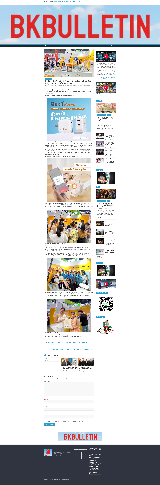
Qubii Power (75, 85)
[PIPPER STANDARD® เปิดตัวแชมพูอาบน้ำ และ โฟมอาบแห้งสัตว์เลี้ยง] (106, 103)
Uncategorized (48, 78)
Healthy (76, 45)
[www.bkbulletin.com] (45, 46)
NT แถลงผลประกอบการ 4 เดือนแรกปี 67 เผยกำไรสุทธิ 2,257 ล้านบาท (85, 369)
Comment (47, 381)
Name (46, 399)
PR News (97, 45)
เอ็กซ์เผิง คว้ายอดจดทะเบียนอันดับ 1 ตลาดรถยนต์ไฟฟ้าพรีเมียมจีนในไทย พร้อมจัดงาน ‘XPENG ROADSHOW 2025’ (68, 343)
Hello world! (48, 359)
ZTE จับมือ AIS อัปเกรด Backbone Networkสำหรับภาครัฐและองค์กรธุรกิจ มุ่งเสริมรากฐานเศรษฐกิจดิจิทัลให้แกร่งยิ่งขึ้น (105, 253)
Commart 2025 (67, 85)
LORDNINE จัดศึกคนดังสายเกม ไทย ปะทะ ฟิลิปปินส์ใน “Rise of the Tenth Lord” (68, 1)
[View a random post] (114, 46)
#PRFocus (113, 76)
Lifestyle (65, 45)
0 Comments (60, 85)
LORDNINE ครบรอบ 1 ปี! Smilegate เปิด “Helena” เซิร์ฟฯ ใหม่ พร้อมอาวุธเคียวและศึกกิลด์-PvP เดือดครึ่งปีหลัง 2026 (110, 233)
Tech (55, 45)
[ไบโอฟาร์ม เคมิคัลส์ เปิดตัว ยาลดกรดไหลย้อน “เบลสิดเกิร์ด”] (69, 358)
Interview (82, 45)
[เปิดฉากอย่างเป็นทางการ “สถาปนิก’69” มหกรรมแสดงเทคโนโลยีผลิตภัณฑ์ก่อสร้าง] (100, 150)
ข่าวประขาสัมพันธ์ (81, 85)
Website (46, 414)
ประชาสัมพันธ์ (47, 87)
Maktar (71, 85)
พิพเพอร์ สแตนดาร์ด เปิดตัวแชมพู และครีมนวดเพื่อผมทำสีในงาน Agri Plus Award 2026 (109, 136)
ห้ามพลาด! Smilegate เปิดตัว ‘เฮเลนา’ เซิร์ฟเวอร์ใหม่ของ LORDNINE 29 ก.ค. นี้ (109, 223)
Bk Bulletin (54, 85)
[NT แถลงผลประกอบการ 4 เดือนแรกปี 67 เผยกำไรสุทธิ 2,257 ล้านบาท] (86, 358)
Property (59, 45)
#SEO (104, 78)
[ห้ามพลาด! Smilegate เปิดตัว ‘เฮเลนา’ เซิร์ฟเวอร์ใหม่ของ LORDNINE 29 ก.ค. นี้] (100, 221)
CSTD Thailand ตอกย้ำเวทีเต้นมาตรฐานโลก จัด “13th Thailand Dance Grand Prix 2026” (109, 144)
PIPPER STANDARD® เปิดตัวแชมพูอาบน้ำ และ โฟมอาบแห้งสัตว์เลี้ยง (106, 118)
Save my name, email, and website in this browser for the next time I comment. (64, 421)
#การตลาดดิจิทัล (109, 77)
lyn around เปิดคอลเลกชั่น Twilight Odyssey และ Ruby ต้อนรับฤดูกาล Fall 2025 (73, 349)
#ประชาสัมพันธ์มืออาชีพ (101, 77)
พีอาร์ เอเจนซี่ (52, 87)
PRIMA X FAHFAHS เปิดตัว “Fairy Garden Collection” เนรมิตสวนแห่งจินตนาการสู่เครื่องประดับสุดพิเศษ (109, 161)
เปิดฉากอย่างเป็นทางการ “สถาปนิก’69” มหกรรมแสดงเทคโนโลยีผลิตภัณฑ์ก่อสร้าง (109, 152)
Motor (92, 45)
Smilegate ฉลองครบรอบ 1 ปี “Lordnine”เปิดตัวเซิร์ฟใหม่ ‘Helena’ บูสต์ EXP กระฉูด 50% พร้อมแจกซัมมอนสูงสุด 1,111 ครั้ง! (106, 242)
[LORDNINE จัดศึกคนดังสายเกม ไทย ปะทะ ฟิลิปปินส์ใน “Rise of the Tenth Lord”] (106, 189)
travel (87, 45)
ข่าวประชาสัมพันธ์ (87, 85)
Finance (71, 45)
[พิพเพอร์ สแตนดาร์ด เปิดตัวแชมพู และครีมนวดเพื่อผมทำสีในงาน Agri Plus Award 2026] (100, 133)
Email (46, 407)
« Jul (80, 462)
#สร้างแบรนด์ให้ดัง (109, 78)
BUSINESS (50, 45)
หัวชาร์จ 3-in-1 (57, 87)
